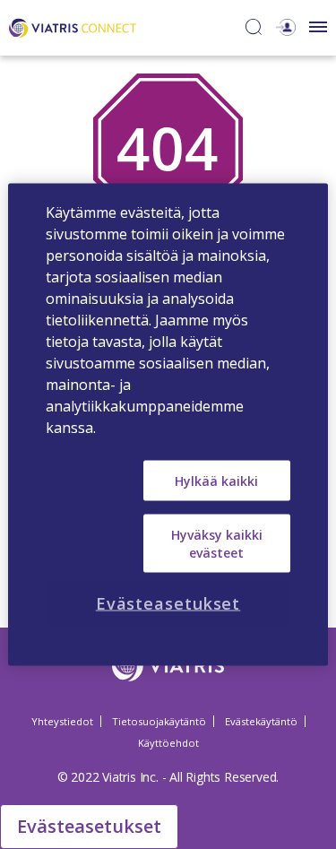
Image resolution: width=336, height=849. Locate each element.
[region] (167, 424)
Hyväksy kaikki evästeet (217, 543)
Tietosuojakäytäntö (159, 721)
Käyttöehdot (168, 743)
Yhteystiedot (62, 721)
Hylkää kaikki (216, 480)
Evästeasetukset (89, 826)
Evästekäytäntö (261, 721)
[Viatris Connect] (72, 26)
